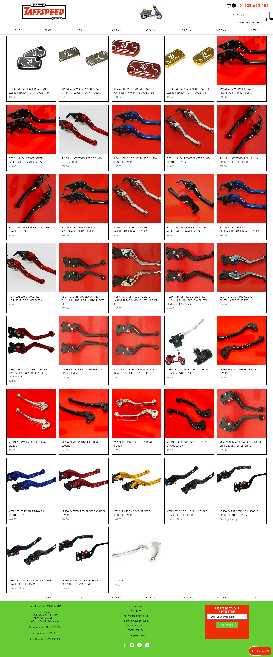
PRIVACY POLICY (136, 625)
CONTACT (135, 611)
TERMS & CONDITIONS (136, 620)
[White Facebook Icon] (124, 645)
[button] (232, 5)
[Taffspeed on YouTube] (132, 645)
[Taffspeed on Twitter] (139, 645)
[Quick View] (31, 60)
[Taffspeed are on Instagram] (147, 645)
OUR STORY (135, 606)
